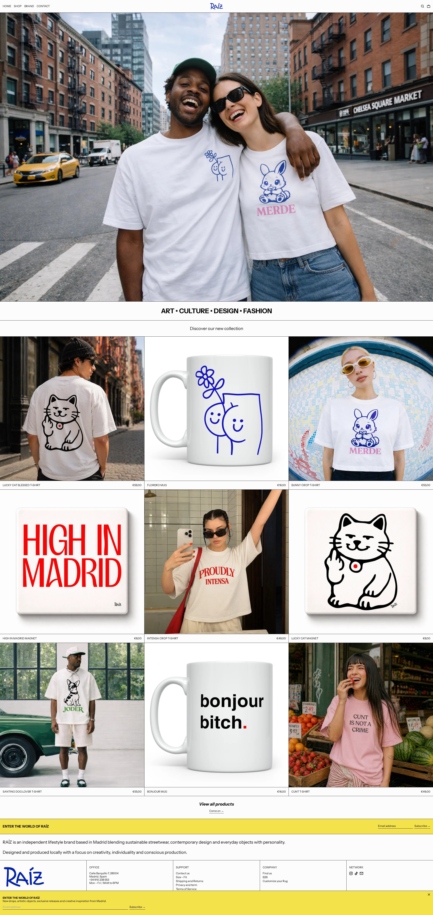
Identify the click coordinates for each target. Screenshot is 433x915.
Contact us (183, 873)
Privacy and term (186, 885)
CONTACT (43, 6)
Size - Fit (181, 877)
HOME (7, 6)
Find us (267, 873)
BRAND (29, 6)
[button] (422, 6)
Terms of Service (186, 889)
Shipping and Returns (189, 881)
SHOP (18, 6)
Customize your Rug (275, 881)
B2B (265, 877)
